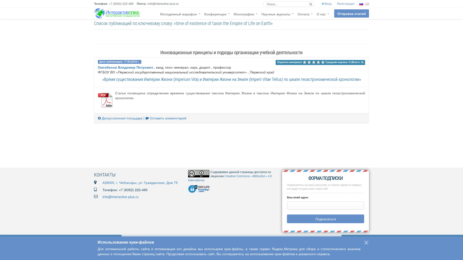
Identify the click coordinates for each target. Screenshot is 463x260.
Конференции (215, 14)
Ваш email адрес (297, 197)
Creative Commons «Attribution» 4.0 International (230, 178)
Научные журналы (275, 14)
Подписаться (325, 218)
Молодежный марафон (178, 14)
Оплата (303, 14)
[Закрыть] (366, 243)
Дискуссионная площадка (122, 118)
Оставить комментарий (167, 118)
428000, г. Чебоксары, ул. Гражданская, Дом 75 (140, 182)
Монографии (244, 14)
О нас (321, 14)
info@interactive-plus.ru (120, 196)
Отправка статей (351, 13)
